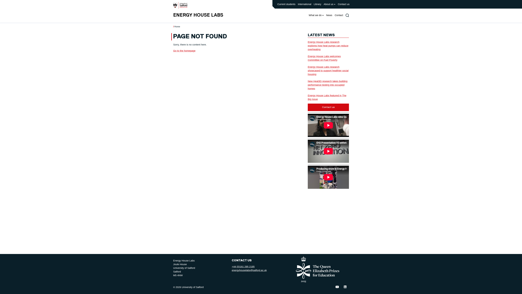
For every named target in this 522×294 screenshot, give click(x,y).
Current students (286, 4)
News (329, 15)
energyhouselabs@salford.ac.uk (249, 270)
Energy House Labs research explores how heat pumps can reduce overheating (328, 46)
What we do (315, 15)
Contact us (343, 4)
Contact (339, 15)
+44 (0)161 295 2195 (243, 266)
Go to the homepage (184, 50)
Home (177, 26)
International (304, 4)
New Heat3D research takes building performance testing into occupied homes (327, 85)
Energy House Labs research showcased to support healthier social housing (328, 71)
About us (328, 4)
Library (317, 4)
